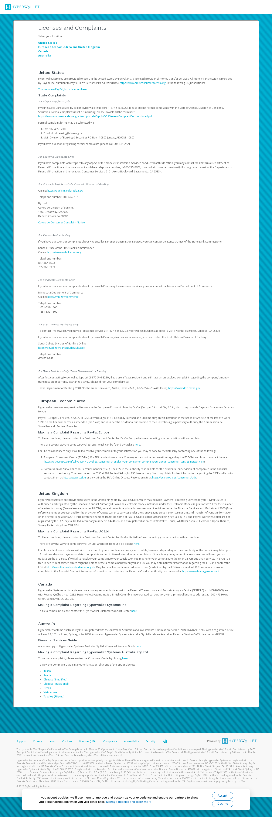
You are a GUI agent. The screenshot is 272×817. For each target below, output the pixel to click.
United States (47, 43)
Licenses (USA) (88, 741)
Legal (52, 741)
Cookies (67, 741)
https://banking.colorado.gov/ (65, 190)
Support (21, 741)
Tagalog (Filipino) (54, 696)
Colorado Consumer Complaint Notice (61, 222)
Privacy (37, 741)
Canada (43, 51)
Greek (47, 688)
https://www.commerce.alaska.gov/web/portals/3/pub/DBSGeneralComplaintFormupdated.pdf (95, 116)
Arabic (47, 675)
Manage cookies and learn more (128, 801)
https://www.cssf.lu (75, 477)
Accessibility (131, 741)
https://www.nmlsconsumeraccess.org (143, 83)
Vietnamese (51, 692)
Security (150, 741)
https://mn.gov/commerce (63, 297)
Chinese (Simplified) (55, 679)
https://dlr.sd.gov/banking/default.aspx (61, 348)
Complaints (110, 741)
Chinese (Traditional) (56, 684)
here (137, 444)
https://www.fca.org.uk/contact (200, 571)
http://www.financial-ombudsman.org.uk (71, 567)
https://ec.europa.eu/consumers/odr (174, 477)
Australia (44, 55)
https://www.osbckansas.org (64, 252)
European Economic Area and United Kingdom (69, 47)
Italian (47, 671)
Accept (223, 795)
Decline (222, 803)
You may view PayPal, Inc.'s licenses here (62, 89)
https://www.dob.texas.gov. (184, 388)
